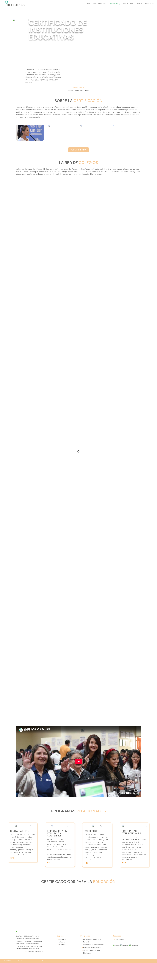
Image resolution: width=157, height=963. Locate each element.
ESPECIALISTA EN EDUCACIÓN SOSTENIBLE (57, 833)
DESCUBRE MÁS (78, 149)
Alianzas (62, 942)
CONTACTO (149, 4)
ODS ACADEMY (128, 4)
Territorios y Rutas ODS (91, 950)
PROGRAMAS (113, 4)
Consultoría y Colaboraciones (93, 945)
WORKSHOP (91, 831)
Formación (86, 942)
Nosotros (62, 939)
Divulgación (87, 953)
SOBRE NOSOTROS (99, 4)
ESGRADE (139, 4)
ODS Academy (120, 939)
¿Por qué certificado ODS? (35, 951)
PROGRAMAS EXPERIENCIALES (131, 832)
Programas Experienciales (92, 947)
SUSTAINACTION (19, 831)
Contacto (62, 945)
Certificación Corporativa (92, 939)
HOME (88, 4)
